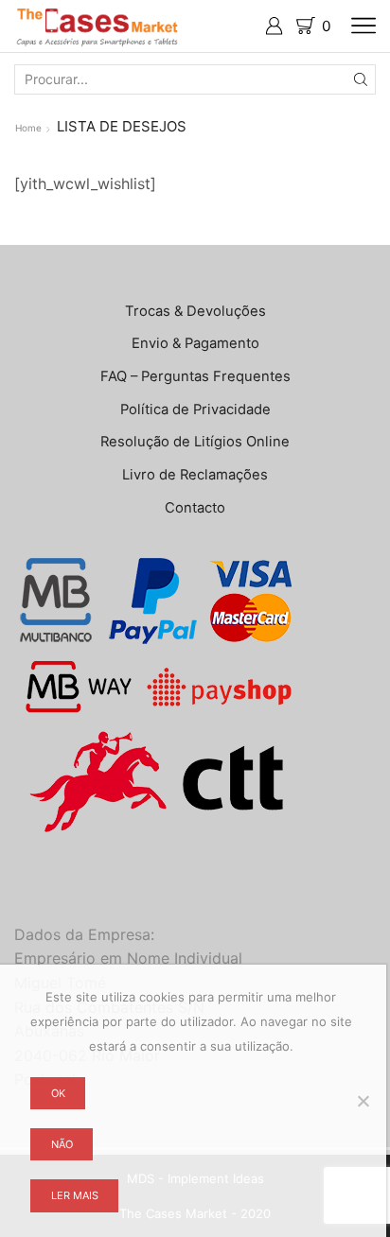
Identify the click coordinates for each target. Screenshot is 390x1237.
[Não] (362, 1100)
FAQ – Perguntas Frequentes (195, 376)
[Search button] (360, 79)
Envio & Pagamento (195, 343)
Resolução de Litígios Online (195, 441)
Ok (58, 1093)
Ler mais (74, 1195)
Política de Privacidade (195, 409)
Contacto (195, 507)
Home (28, 127)
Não (62, 1144)
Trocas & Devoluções (195, 311)
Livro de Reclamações (195, 474)
